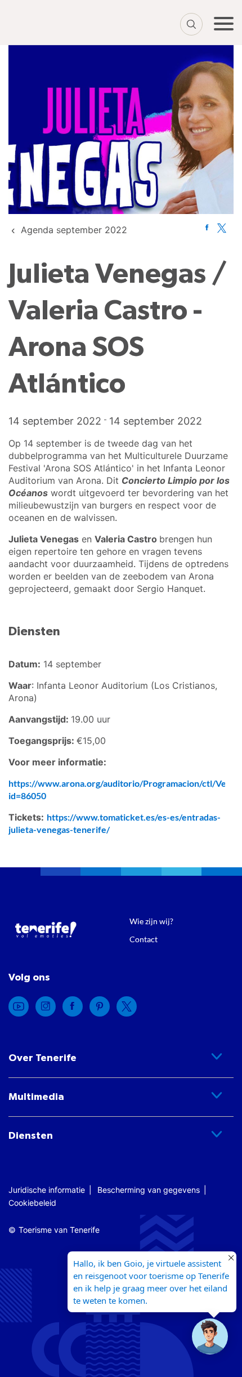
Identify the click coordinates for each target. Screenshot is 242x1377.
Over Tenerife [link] (42, 1058)
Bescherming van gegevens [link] (148, 1190)
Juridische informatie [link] (46, 1190)
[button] (210, 1336)
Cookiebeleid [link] (32, 1202)
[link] (74, 229)
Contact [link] (143, 939)
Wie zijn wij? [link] (151, 921)
